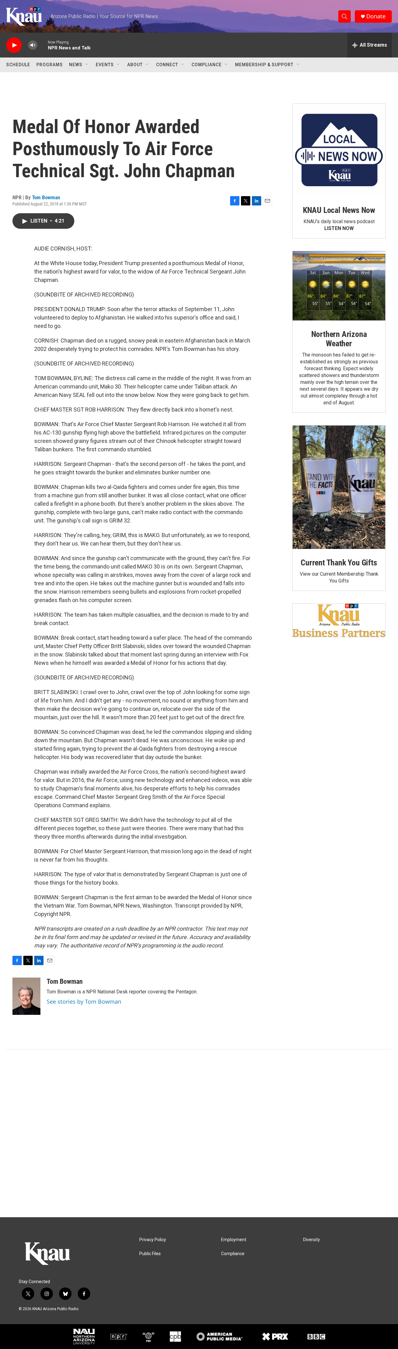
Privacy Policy (152, 1239)
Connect (167, 64)
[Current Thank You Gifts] (339, 487)
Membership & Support (264, 64)
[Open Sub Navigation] (87, 64)
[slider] (43, 45)
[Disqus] (199, 1133)
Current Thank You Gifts (339, 562)
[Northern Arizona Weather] (339, 286)
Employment (233, 1239)
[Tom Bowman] (26, 996)
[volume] (32, 45)
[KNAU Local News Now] (339, 150)
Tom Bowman (46, 197)
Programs (49, 64)
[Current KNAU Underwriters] (339, 620)
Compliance (207, 64)
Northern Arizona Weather (339, 338)
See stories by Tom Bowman (84, 1001)
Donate (376, 16)
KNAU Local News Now (339, 210)
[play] (14, 45)
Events (105, 64)
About (135, 64)
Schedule (18, 64)
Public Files (150, 1253)
